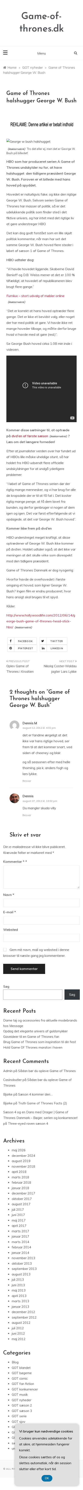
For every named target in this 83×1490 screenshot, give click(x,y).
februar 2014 (21, 1247)
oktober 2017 (22, 1199)
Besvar (27, 780)
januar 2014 (20, 1253)
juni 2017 (18, 1215)
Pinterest (25, 648)
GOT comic (20, 1378)
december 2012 (23, 1312)
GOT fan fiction (23, 1384)
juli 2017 (18, 1210)
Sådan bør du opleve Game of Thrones (47, 1071)
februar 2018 (21, 1182)
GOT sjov (18, 1422)
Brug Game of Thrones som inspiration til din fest (39, 1042)
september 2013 (24, 1269)
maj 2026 (19, 1150)
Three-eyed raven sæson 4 (28, 1124)
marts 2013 (20, 1301)
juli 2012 (18, 1328)
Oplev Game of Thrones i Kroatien (20, 669)
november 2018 (23, 1166)
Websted (10, 929)
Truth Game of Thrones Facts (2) (42, 1103)
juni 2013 (18, 1285)
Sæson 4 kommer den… (35, 1094)
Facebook (25, 641)
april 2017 (19, 1226)
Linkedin (57, 648)
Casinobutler (12, 1080)
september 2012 (24, 1317)
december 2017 (23, 1193)
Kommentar (13, 861)
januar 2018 (20, 1188)
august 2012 (21, 1323)
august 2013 (21, 1274)
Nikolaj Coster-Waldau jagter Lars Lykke (60, 669)
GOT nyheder (21, 1400)
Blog (15, 1362)
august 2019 (21, 1161)
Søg (6, 987)
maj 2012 (19, 1339)
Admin (8, 1071)
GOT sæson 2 (22, 1405)
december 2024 (23, 1156)
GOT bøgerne (22, 1373)
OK (47, 1478)
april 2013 (19, 1296)
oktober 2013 (22, 1263)
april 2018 (19, 1172)
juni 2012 (18, 1333)
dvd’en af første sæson (29, 436)
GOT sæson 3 (22, 1411)
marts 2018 (20, 1177)
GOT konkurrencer (25, 1389)
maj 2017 (19, 1220)
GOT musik (20, 1395)
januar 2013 (20, 1307)
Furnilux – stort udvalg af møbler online (35, 296)
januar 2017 (20, 1236)
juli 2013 (18, 1280)
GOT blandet (21, 1368)
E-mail (9, 912)
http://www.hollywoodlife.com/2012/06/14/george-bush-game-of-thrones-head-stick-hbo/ (40, 621)
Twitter (56, 641)
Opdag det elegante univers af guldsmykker (35, 1031)
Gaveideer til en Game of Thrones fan (31, 1037)
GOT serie (19, 1416)
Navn (8, 895)
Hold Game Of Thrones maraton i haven (32, 1047)
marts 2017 (20, 1231)
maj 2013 (19, 1290)
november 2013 (23, 1258)
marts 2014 (20, 1242)
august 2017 (21, 1204)
